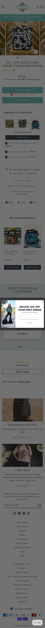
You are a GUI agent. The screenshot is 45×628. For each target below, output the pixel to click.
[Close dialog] (42, 302)
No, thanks (30, 322)
